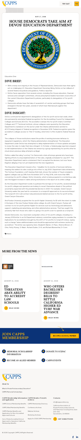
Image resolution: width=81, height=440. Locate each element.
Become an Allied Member (21, 360)
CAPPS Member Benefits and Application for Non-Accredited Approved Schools (13, 413)
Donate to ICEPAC (56, 351)
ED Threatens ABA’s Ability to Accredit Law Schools (15, 294)
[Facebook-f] (73, 437)
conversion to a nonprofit (39, 191)
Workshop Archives (34, 415)
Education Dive (10, 76)
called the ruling (17, 155)
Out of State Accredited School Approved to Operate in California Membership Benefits (13, 421)
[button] (65, 3)
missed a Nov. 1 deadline (35, 167)
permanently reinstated (17, 119)
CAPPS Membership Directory (37, 404)
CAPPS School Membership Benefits (14, 404)
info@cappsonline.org (60, 402)
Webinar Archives (33, 411)
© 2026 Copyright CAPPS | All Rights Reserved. (17, 432)
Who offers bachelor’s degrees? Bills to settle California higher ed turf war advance (54, 299)
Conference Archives (35, 407)
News (9, 234)
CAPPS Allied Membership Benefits (13, 407)
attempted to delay (35, 143)
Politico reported (45, 91)
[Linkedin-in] (77, 437)
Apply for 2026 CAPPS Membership (39, 419)
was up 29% (22, 175)
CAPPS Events (53, 360)
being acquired (54, 177)
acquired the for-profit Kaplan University (37, 201)
